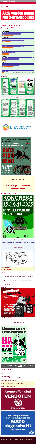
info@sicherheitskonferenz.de (22, 439)
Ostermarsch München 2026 (6, 374)
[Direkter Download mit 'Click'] (18, 98)
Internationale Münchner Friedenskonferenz (8, 380)
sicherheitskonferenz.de (10, 1)
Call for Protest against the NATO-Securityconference (10, 379)
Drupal (34, 439)
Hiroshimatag (3, 373)
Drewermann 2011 (4, 381)
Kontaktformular (11, 439)
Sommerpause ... (4, 372)
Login (29, 439)
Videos (7, 439)
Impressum (3, 439)
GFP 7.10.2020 (7, 284)
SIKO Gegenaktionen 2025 (5, 376)
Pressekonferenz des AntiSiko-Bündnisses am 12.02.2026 (11, 377)
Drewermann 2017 (4, 384)
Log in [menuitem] (34, 0)
